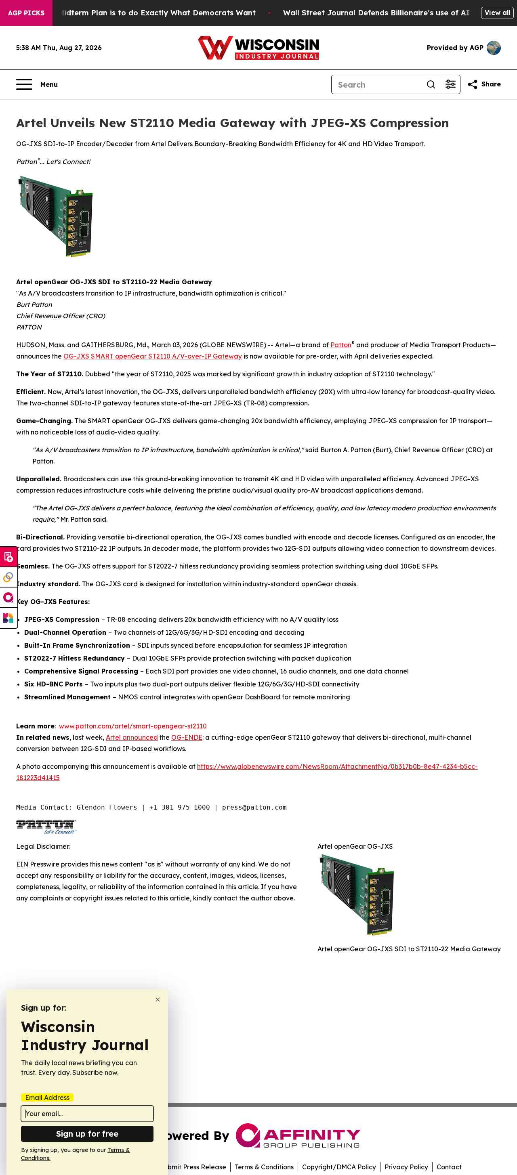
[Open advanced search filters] (450, 84)
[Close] (158, 999)
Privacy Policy (406, 1167)
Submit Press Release (193, 1167)
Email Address (47, 1097)
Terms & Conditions (264, 1167)
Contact (449, 1167)
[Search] (431, 84)
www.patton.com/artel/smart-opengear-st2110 (133, 726)
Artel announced (132, 737)
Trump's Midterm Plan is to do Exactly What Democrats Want (141, 12)
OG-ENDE (186, 737)
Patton (340, 345)
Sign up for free (87, 1134)
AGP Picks (26, 13)
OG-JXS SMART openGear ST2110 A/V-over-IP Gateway (152, 356)
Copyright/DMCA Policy (339, 1167)
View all (497, 12)
